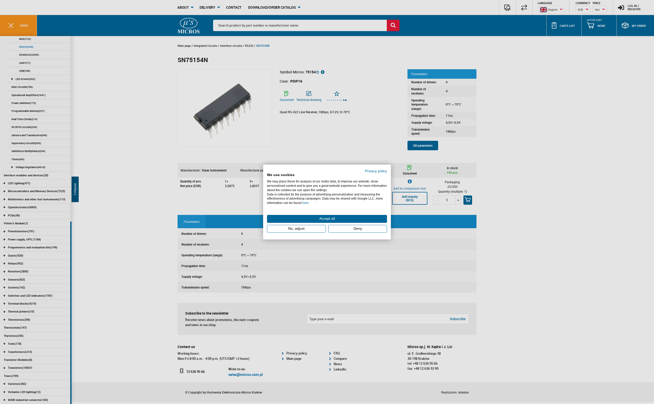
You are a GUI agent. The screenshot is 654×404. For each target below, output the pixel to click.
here (305, 203)
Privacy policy (376, 171)
